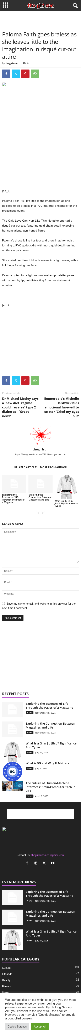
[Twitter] (16, 74)
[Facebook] (6, 74)
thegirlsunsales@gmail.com (48, 855)
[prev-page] (38, 513)
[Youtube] (53, 863)
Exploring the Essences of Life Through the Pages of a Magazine (13, 498)
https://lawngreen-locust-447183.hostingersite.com (40, 454)
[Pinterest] (25, 74)
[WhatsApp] (35, 74)
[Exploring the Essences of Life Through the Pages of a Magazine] (14, 484)
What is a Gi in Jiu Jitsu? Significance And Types (67, 503)
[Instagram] (36, 863)
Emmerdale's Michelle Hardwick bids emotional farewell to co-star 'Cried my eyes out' (61, 407)
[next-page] (43, 513)
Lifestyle (7, 974)
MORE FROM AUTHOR (53, 467)
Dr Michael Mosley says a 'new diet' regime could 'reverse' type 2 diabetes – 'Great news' (20, 407)
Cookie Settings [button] (17, 1026)
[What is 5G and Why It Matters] (12, 771)
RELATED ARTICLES (26, 467)
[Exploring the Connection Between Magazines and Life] (40, 484)
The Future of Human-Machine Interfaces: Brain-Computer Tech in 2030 (50, 787)
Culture (6, 967)
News (29, 712)
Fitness (6, 986)
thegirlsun (11, 63)
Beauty (6, 980)
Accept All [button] (40, 1026)
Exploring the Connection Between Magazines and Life (39, 497)
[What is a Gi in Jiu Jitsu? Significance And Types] (67, 487)
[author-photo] (40, 435)
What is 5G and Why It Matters (47, 763)
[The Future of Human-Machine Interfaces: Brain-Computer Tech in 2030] (12, 786)
